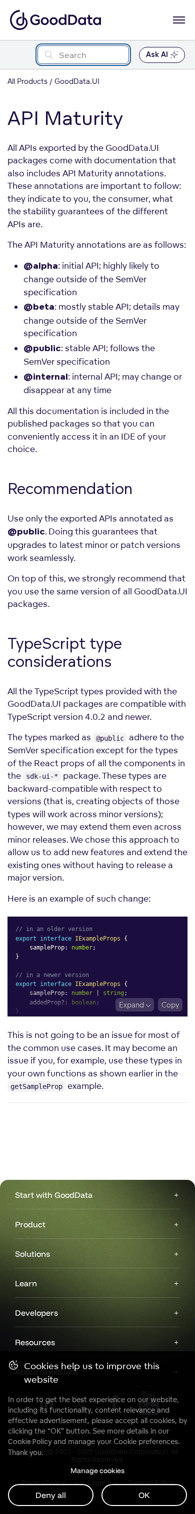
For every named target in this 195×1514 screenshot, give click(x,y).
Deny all (51, 1495)
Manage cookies (97, 1470)
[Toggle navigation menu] (18, 54)
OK (144, 1495)
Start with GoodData (53, 1195)
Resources (35, 1342)
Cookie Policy (30, 1441)
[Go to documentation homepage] (55, 20)
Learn (26, 1283)
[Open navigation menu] (179, 20)
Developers (36, 1313)
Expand (131, 1005)
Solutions (32, 1254)
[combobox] (83, 54)
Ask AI (157, 54)
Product (30, 1224)
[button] (142, 490)
